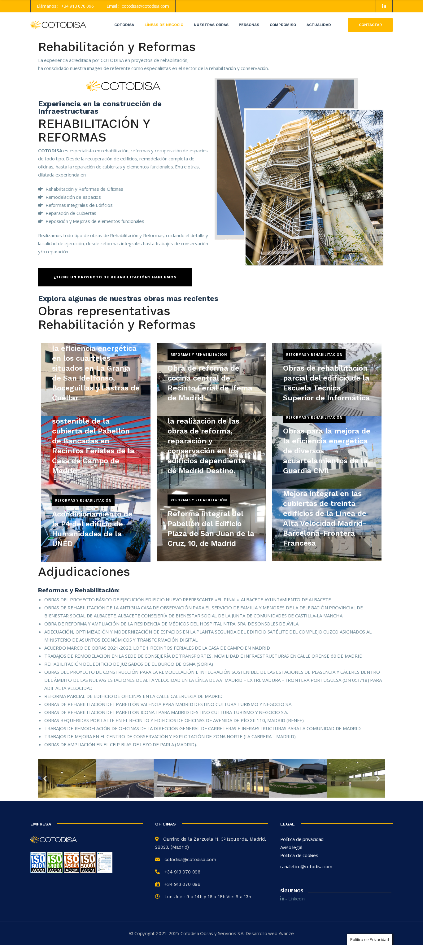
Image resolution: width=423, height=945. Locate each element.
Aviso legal (291, 847)
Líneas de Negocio (164, 25)
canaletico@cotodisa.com (306, 866)
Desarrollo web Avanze (270, 933)
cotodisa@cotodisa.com (145, 6)
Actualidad (319, 25)
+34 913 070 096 (77, 6)
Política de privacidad (302, 839)
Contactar (370, 25)
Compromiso (283, 25)
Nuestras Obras (211, 25)
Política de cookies (299, 855)
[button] (45, 778)
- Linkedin (294, 898)
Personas (249, 25)
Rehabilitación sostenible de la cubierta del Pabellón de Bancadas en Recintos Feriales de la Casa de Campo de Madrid (93, 441)
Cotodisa (124, 25)
